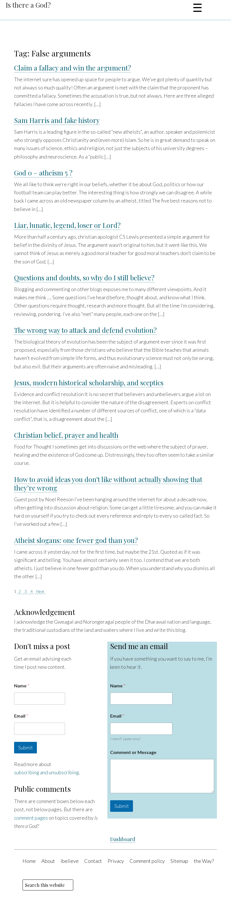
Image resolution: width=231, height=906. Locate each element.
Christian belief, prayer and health (66, 434)
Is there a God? (28, 4)
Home (29, 861)
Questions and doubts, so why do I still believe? (84, 277)
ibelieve (70, 861)
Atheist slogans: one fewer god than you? (76, 540)
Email (21, 715)
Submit (25, 748)
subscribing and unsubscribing (46, 772)
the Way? (204, 861)
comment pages (31, 818)
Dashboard (122, 839)
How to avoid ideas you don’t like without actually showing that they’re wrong (108, 483)
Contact (93, 861)
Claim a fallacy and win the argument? (72, 67)
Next (40, 591)
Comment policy (147, 861)
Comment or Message (133, 752)
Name (21, 685)
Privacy (116, 861)
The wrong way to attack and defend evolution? (85, 330)
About (48, 861)
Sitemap (179, 861)
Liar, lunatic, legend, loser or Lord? (67, 225)
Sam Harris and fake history (57, 120)
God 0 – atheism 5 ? (43, 172)
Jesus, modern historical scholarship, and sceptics (88, 382)
